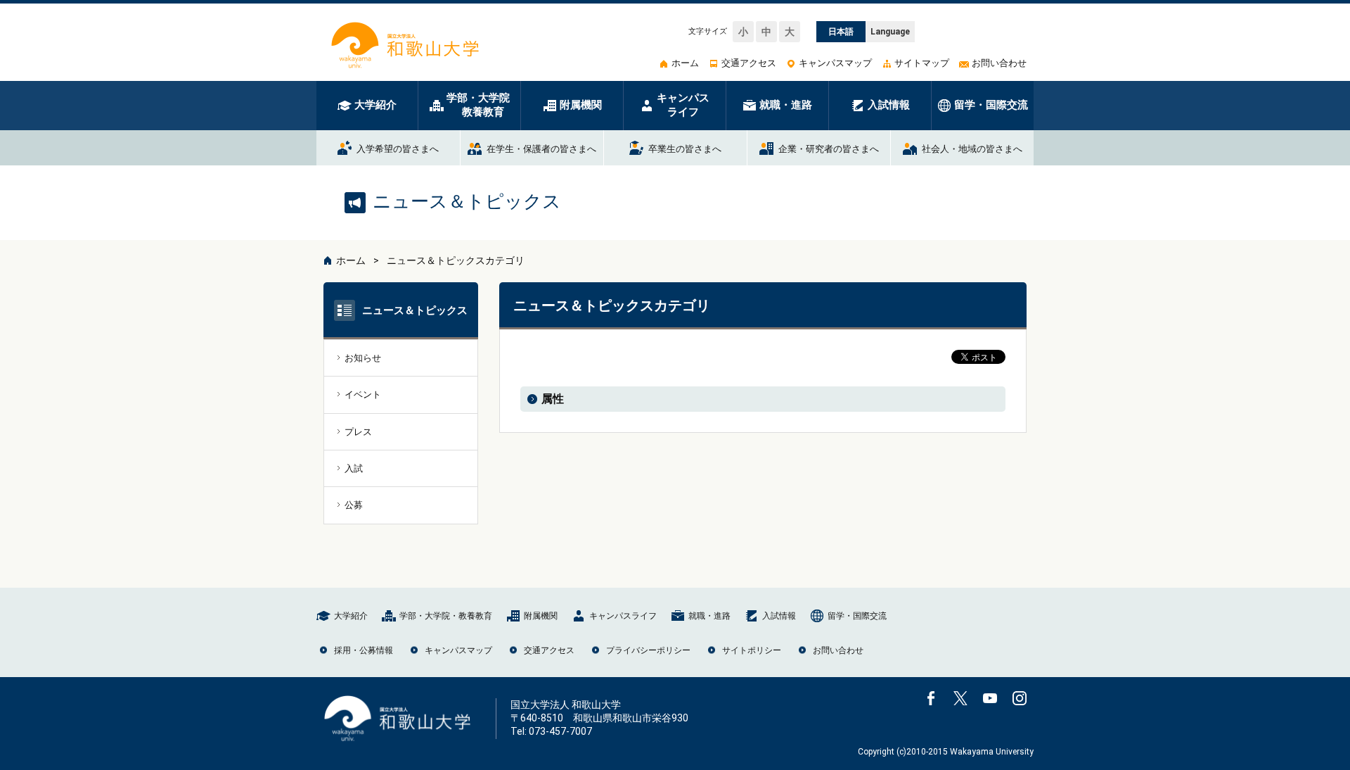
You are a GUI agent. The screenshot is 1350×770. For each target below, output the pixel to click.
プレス (358, 432)
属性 (552, 398)
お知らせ (363, 358)
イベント (363, 394)
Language (890, 32)
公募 (354, 505)
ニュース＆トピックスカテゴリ (456, 260)
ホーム (351, 260)
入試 (354, 468)
